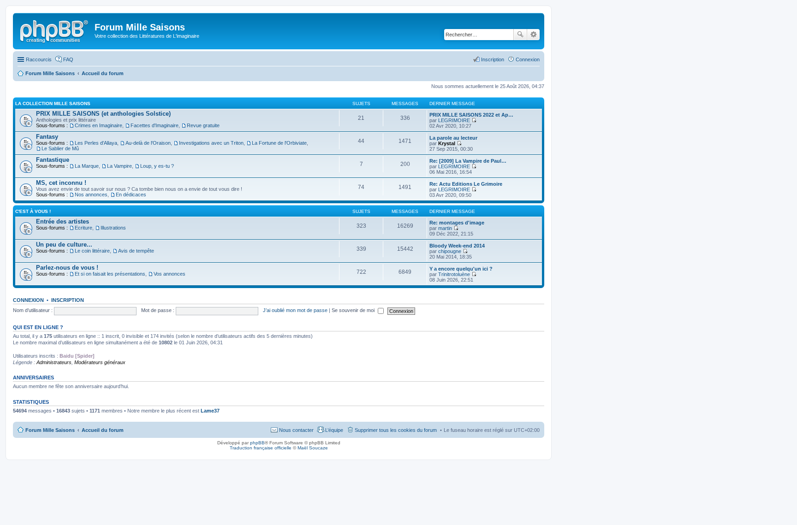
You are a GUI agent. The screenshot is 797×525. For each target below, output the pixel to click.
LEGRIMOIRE (454, 120)
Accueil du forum (103, 430)
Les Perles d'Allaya (96, 143)
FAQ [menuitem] (68, 59)
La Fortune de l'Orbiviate (279, 143)
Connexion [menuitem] (528, 59)
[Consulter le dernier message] (473, 120)
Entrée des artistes (62, 221)
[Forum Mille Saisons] (55, 30)
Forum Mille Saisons (50, 430)
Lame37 (210, 410)
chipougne (449, 251)
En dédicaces (131, 194)
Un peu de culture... (64, 244)
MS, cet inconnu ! (61, 182)
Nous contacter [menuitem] (296, 430)
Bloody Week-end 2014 (457, 245)
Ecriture (83, 227)
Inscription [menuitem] (492, 59)
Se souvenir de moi (354, 310)
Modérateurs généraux (99, 362)
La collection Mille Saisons (52, 103)
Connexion (28, 300)
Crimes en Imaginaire (98, 125)
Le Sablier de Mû (60, 148)
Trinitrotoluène (454, 274)
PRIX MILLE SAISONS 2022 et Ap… (471, 115)
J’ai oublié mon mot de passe (295, 310)
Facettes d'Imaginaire (154, 125)
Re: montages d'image (456, 222)
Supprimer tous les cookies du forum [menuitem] (396, 430)
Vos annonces (169, 274)
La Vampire (119, 166)
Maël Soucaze (312, 447)
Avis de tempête (136, 251)
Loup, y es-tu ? (157, 166)
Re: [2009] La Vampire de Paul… (467, 161)
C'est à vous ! (33, 211)
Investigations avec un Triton (211, 143)
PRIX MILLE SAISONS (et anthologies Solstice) (103, 113)
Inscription (67, 300)
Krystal (446, 143)
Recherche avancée (533, 34)
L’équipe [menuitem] (334, 430)
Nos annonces (91, 194)
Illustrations (113, 227)
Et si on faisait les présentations (110, 274)
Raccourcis (39, 59)
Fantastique (52, 159)
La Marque (87, 166)
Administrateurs (53, 362)
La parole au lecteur (453, 138)
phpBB (257, 442)
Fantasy (47, 136)
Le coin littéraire (92, 251)
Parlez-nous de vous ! (67, 267)
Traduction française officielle (260, 447)
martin (445, 228)
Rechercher (520, 34)
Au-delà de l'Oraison (148, 143)
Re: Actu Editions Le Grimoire (465, 184)
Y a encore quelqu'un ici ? (461, 268)
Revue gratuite (203, 125)
